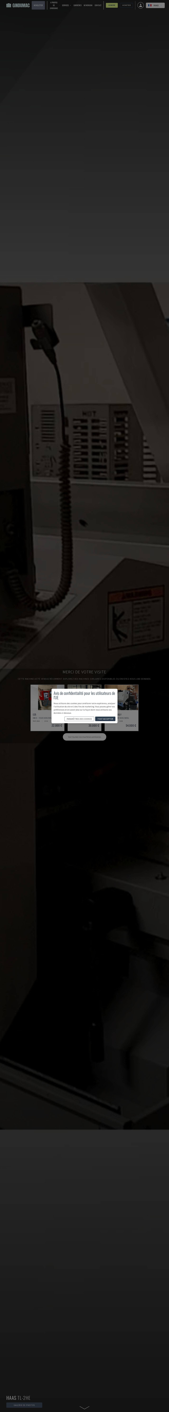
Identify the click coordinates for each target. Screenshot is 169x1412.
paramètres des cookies (79, 719)
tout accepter (105, 719)
